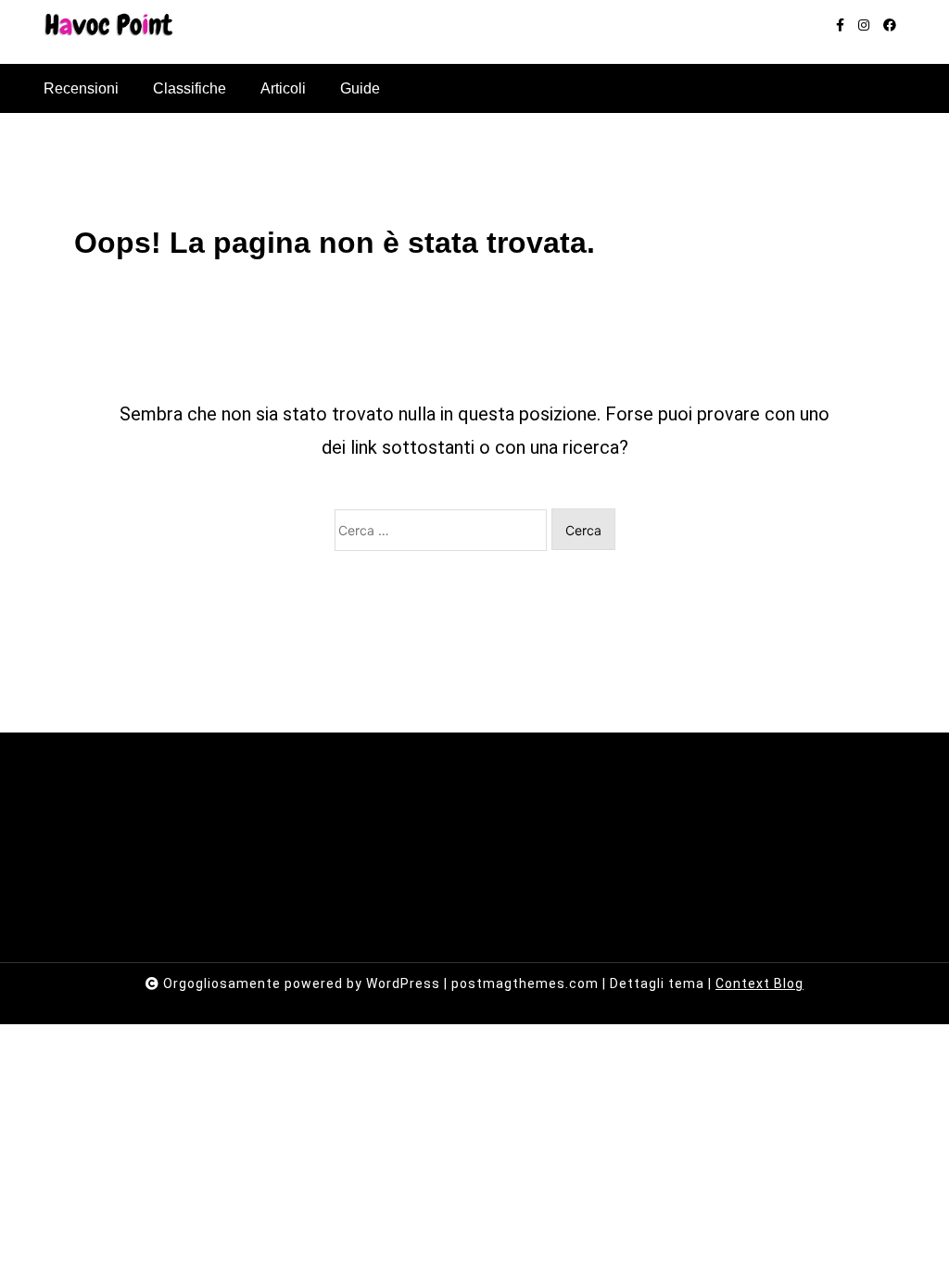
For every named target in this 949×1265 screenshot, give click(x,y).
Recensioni (81, 88)
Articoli (283, 88)
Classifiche (189, 88)
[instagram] (863, 25)
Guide (360, 88)
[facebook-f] (840, 25)
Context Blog (759, 983)
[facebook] (889, 25)
